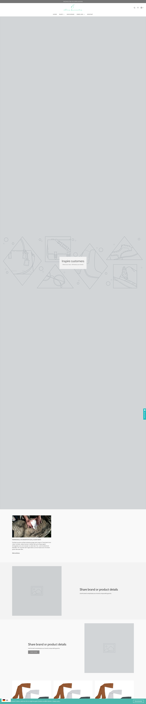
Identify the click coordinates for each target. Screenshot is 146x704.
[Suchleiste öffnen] (134, 8)
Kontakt (90, 14)
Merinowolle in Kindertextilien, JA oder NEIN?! (26, 539)
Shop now (33, 652)
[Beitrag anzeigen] (31, 526)
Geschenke (70, 14)
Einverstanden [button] (138, 701)
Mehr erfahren (16, 553)
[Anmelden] (138, 7)
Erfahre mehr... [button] (56, 701)
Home (55, 14)
